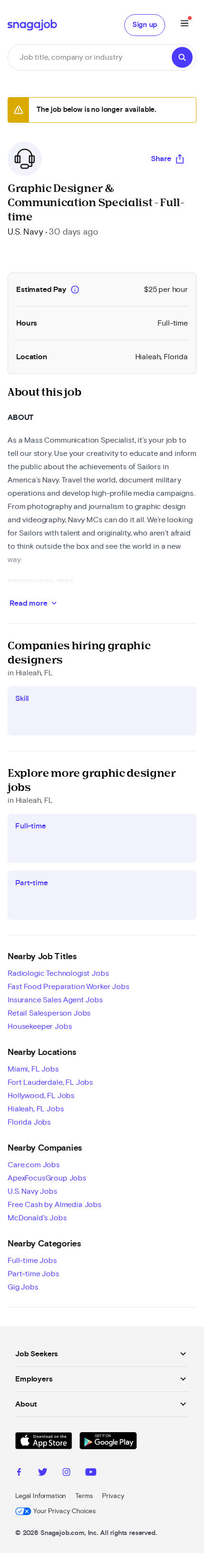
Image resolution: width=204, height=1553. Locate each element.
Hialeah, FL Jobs (36, 1109)
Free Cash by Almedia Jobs (55, 1204)
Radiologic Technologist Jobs (58, 973)
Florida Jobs (29, 1122)
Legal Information (40, 1496)
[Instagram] (66, 1473)
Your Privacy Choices (64, 1511)
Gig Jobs (23, 1287)
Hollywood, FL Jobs (41, 1095)
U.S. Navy (25, 232)
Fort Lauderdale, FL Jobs (50, 1082)
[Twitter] (42, 1473)
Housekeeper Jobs (40, 1026)
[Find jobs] (182, 57)
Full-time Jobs (32, 1260)
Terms (84, 1496)
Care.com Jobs (34, 1165)
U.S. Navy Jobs (32, 1191)
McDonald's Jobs (37, 1218)
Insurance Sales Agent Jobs (55, 1000)
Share (161, 159)
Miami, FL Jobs (33, 1069)
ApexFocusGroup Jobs (47, 1178)
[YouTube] (90, 1473)
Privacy (113, 1496)
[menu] (184, 24)
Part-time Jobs (33, 1274)
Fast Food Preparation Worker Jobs (69, 986)
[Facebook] (19, 1473)
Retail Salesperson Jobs (49, 1013)
